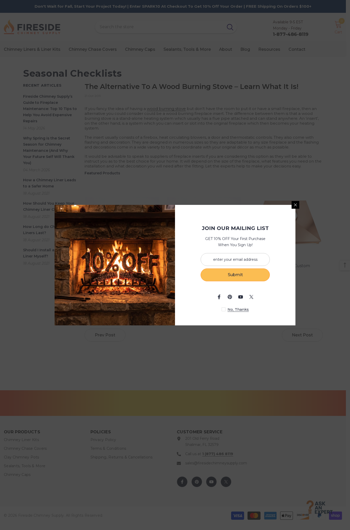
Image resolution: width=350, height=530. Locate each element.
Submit (235, 274)
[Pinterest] (229, 297)
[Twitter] (251, 297)
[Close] (295, 205)
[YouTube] (240, 297)
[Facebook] (219, 297)
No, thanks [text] (238, 309)
